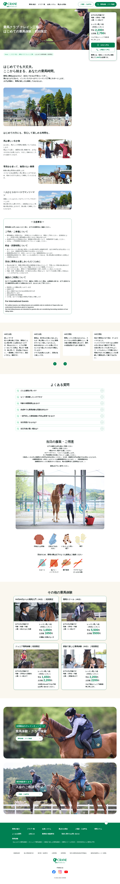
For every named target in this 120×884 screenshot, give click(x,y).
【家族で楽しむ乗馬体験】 (52, 842)
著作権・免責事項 (43, 853)
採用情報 (63, 853)
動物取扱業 (17, 853)
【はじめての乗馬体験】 (20, 842)
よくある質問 (16, 834)
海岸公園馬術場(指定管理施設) (78, 853)
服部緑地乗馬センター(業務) (98, 853)
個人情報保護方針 (29, 853)
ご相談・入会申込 (81, 829)
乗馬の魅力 (16, 829)
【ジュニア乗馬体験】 (36, 842)
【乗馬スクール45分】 (68, 842)
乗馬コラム (98, 829)
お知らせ (32, 834)
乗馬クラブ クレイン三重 (26, 54)
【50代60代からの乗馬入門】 (85, 842)
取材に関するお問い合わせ (71, 834)
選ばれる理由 (63, 829)
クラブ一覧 (14, 54)
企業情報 (54, 853)
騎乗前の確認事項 (48, 834)
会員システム (46, 829)
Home (6, 54)
